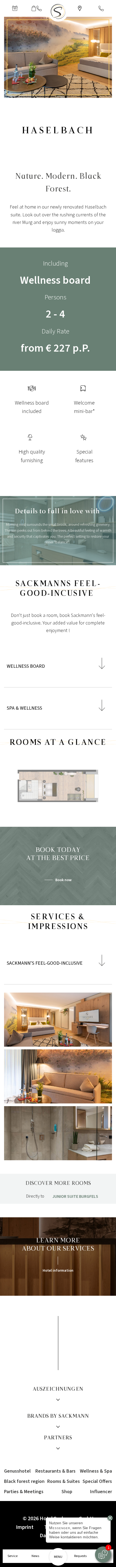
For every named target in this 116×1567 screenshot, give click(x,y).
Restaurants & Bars (55, 1471)
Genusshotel (17, 1471)
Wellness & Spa (96, 1471)
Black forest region (24, 1481)
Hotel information (58, 1270)
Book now (63, 880)
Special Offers (97, 1481)
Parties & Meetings (23, 1491)
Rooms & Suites (63, 1481)
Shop (67, 1491)
